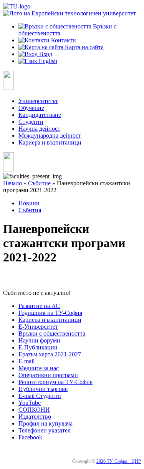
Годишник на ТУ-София (50, 312)
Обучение (31, 108)
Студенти (30, 121)
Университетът (38, 101)
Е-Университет (38, 326)
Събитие (39, 183)
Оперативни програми (48, 375)
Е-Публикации (38, 347)
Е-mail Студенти (39, 395)
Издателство (34, 416)
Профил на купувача (45, 423)
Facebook (30, 437)
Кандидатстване (39, 114)
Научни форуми (39, 340)
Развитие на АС (39, 306)
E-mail (26, 361)
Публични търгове (43, 389)
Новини (29, 203)
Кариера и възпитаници (49, 142)
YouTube (29, 402)
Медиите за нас (38, 368)
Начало (12, 183)
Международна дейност (49, 135)
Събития (29, 210)
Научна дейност (39, 128)
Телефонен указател (44, 430)
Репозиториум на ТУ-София (55, 382)
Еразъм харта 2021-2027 (49, 354)
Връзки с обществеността (51, 333)
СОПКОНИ (34, 409)
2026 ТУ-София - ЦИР (118, 461)
